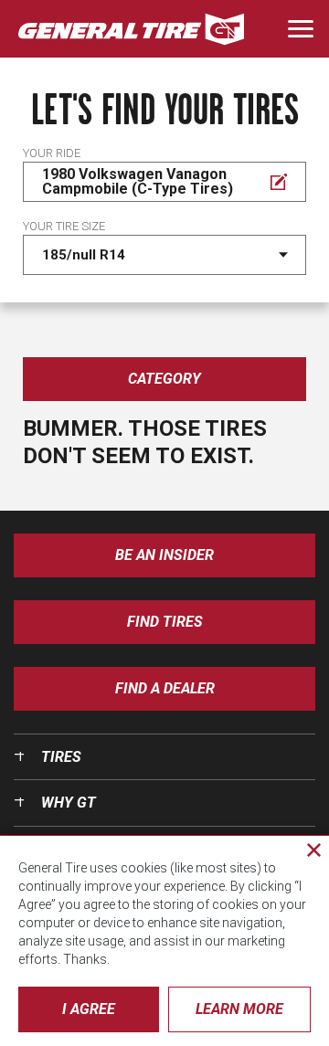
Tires (61, 757)
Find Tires (165, 621)
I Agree (88, 1009)
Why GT (68, 802)
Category (164, 378)
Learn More (239, 1009)
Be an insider (164, 555)
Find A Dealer (165, 688)
